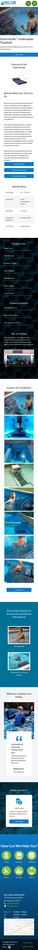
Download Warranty (19, 176)
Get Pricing (19, 54)
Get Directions (12, 906)
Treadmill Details (19, 164)
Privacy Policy (28, 943)
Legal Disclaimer (27, 946)
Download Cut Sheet (19, 170)
